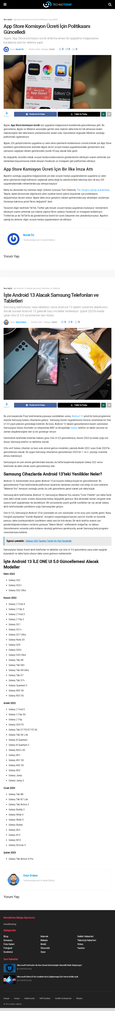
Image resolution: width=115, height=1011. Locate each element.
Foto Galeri (9, 944)
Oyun (43, 952)
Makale (44, 940)
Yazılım (81, 948)
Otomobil (45, 948)
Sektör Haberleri (85, 936)
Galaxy (74, 427)
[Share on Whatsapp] (103, 114)
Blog (6, 936)
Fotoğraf (8, 948)
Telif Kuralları (44, 998)
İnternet (44, 936)
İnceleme (8, 952)
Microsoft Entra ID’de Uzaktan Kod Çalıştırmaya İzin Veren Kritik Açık (47, 977)
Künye (16, 998)
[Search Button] (109, 4)
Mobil (52, 49)
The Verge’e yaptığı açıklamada (93, 190)
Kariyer (6, 998)
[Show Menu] (5, 4)
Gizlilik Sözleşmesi (63, 998)
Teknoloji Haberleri (86, 940)
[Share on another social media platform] (109, 114)
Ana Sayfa (8, 20)
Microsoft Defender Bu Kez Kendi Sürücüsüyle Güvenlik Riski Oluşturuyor (49, 965)
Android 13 (77, 416)
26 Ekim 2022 (34, 49)
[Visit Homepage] (57, 4)
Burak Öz (20, 49)
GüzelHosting (10, 924)
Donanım (8, 940)
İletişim (79, 998)
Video (80, 944)
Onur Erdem (21, 322)
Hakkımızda (29, 998)
